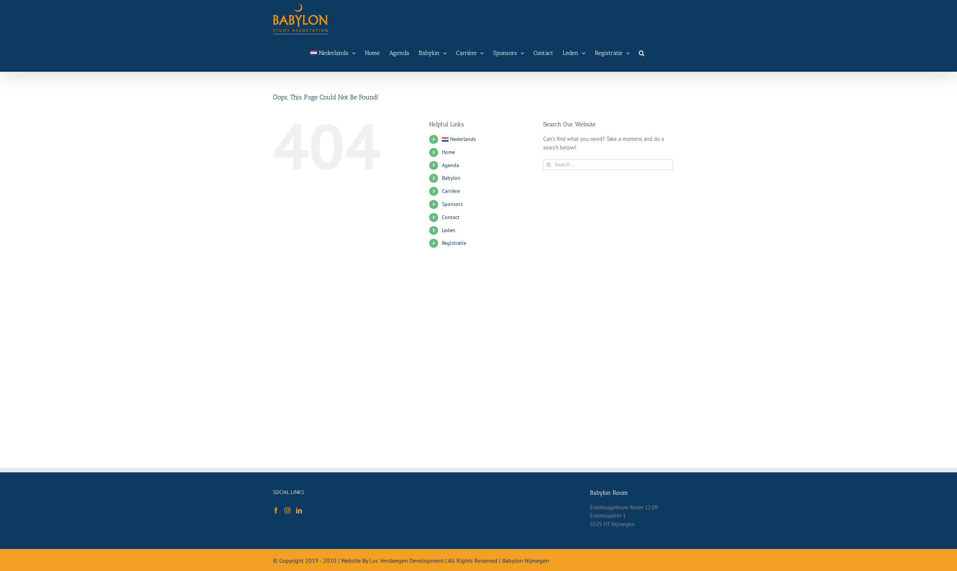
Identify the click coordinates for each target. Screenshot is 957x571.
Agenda (450, 165)
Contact (450, 217)
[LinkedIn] (299, 510)
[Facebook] (276, 510)
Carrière (451, 191)
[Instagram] (287, 510)
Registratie (454, 243)
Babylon (451, 178)
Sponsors (452, 204)
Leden (448, 230)
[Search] (641, 53)
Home (448, 152)
